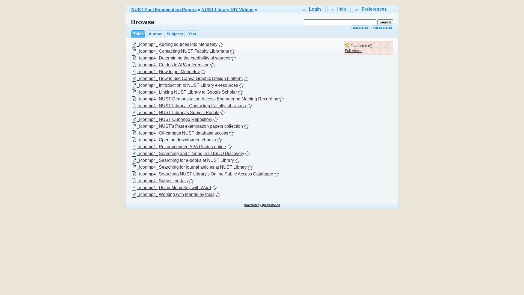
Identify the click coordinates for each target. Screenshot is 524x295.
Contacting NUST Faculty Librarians (194, 51)
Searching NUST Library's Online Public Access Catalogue (216, 174)
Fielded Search (382, 27)
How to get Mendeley (179, 71)
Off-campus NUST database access (193, 133)
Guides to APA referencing (184, 64)
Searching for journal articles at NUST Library (203, 167)
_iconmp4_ (147, 44)
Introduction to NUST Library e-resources (198, 85)
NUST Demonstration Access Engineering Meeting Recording (218, 99)
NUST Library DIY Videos (227, 9)
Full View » (353, 51)
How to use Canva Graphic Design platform (201, 78)
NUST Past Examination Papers (164, 9)
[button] (371, 9)
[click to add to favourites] (221, 44)
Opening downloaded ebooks (187, 140)
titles (138, 34)
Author (155, 34)
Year (192, 34)
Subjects (175, 34)
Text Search (360, 27)
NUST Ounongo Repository (185, 119)
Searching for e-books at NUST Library (196, 160)
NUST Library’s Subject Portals (189, 112)
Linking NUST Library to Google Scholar (198, 92)
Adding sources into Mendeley (188, 44)
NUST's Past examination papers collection (201, 126)
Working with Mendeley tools (187, 194)
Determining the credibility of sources (194, 58)
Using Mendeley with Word (185, 187)
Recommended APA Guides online (192, 146)
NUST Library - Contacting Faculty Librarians (202, 105)
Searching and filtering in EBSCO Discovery (201, 153)
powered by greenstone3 (262, 205)
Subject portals (173, 180)
